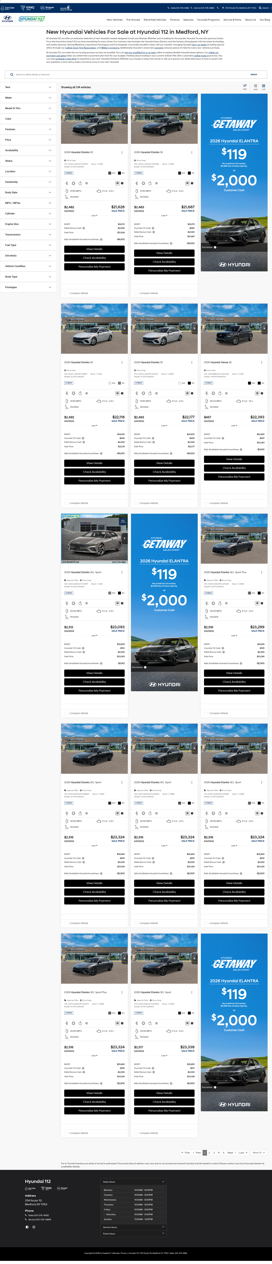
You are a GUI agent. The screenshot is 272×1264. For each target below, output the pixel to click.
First (186, 1152)
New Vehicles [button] (115, 19)
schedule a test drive (65, 59)
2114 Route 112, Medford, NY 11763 (240, 8)
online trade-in (201, 55)
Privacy (124, 1253)
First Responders (87, 48)
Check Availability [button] (94, 258)
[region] (94, 231)
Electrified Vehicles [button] (155, 19)
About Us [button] (250, 19)
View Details (94, 249)
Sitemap (115, 1253)
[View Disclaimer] (86, 183)
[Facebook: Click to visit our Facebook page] (27, 1227)
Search (254, 74)
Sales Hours (109, 1182)
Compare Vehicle (79, 293)
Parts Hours (109, 1233)
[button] (125, 118)
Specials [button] (188, 19)
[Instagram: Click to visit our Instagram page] (34, 1227)
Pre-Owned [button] (133, 19)
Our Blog (265, 19)
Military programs (110, 48)
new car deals (199, 44)
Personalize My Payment (94, 267)
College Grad (71, 48)
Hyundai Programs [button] (208, 19)
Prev (197, 1152)
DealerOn (106, 1253)
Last (242, 1152)
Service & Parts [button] (232, 19)
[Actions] (122, 152)
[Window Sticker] (117, 183)
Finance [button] (175, 19)
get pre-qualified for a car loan (140, 52)
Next (231, 1152)
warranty (159, 48)
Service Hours (110, 1227)
